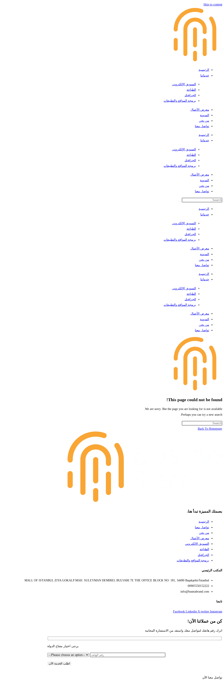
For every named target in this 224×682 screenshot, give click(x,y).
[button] (212, 677)
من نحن (204, 120)
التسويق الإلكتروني (184, 84)
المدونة (204, 115)
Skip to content (212, 4)
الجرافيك (190, 95)
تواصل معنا (202, 126)
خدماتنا (204, 75)
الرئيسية (204, 69)
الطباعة (191, 89)
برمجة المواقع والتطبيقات (180, 100)
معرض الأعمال (199, 109)
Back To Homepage (210, 428)
